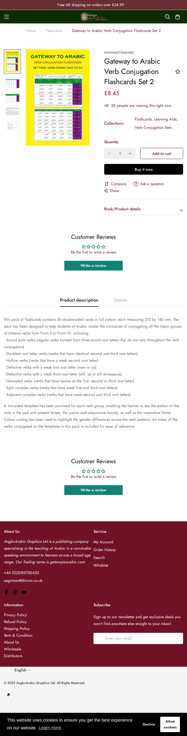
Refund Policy (15, 622)
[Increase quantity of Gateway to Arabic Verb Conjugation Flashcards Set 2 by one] (130, 153)
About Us (11, 642)
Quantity (111, 142)
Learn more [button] (50, 727)
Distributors (13, 656)
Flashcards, (144, 119)
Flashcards (54, 30)
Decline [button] (149, 724)
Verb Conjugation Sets (153, 127)
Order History (105, 550)
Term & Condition (18, 635)
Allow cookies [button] (170, 724)
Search (99, 557)
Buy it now (144, 169)
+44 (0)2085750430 (21, 572)
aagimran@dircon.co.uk (23, 580)
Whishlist (101, 565)
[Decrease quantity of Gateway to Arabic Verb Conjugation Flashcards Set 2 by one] (109, 153)
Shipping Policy (17, 628)
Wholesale (12, 649)
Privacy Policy (15, 615)
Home (31, 30)
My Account (103, 542)
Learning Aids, (166, 119)
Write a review (93, 265)
